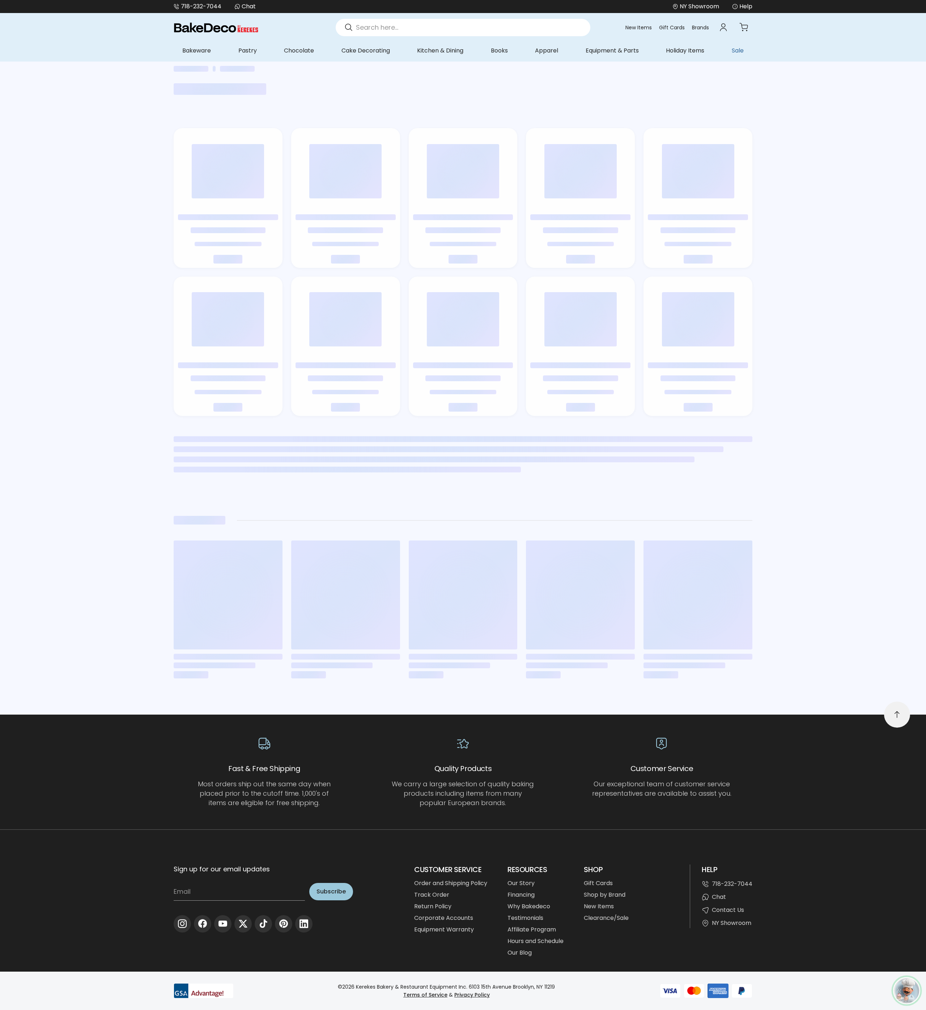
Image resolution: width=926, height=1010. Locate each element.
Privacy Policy (472, 994)
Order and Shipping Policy (450, 883)
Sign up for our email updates (222, 869)
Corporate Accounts (443, 918)
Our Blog (519, 952)
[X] (243, 924)
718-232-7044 (201, 6)
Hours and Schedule (535, 941)
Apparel (546, 50)
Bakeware (196, 50)
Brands (700, 27)
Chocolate (299, 50)
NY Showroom (731, 923)
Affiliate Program (531, 929)
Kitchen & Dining (440, 50)
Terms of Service (425, 994)
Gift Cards (672, 27)
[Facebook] (202, 924)
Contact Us (728, 910)
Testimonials (525, 918)
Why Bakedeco (528, 906)
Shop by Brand (604, 895)
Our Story (521, 883)
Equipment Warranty (444, 929)
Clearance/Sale (606, 918)
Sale (738, 50)
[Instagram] (182, 924)
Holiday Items (685, 50)
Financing (521, 895)
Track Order (431, 895)
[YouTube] (223, 924)
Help (745, 6)
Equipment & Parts (612, 50)
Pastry (247, 50)
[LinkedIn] (304, 924)
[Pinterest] (283, 924)
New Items (638, 27)
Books (499, 50)
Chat (249, 6)
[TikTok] (263, 924)
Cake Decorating (365, 50)
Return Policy (432, 906)
